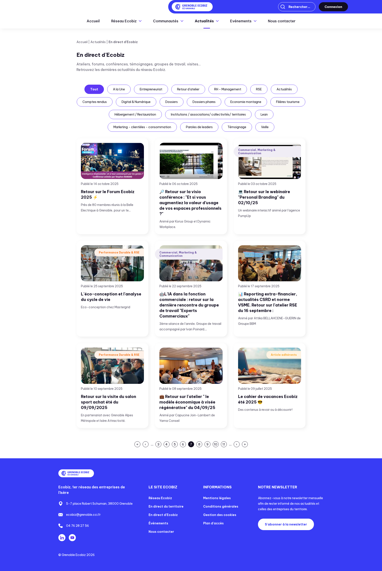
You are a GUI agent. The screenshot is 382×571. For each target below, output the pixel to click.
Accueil (93, 21)
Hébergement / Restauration (135, 114)
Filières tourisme (288, 102)
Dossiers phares (204, 102)
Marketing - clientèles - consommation (142, 127)
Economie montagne (245, 102)
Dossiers (171, 102)
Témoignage (236, 127)
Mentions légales (217, 498)
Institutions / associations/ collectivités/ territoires (208, 114)
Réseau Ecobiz (160, 498)
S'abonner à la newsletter (286, 524)
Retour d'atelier (188, 89)
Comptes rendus (94, 102)
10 (216, 444)
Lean (264, 114)
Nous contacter (282, 21)
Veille (265, 127)
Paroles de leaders (199, 127)
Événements (158, 523)
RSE (259, 89)
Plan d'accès (213, 523)
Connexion (333, 7)
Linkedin (61, 537)
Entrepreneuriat (151, 89)
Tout (94, 89)
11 (224, 444)
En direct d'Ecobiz (163, 515)
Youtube (72, 537)
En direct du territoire (166, 506)
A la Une (119, 89)
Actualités (284, 89)
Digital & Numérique (136, 102)
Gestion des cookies (219, 515)
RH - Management (227, 89)
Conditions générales (220, 506)
